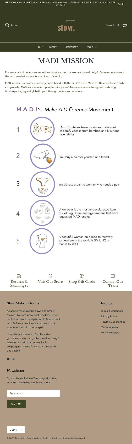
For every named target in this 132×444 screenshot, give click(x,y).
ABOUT (90, 47)
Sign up (16, 404)
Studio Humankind (76, 438)
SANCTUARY (71, 47)
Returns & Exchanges (113, 321)
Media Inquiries (109, 327)
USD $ (120, 4)
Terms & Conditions (112, 310)
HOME (40, 47)
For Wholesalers (110, 332)
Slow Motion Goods (24, 438)
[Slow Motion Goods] (66, 25)
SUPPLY (53, 47)
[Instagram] (13, 359)
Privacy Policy (109, 316)
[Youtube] (8, 359)
